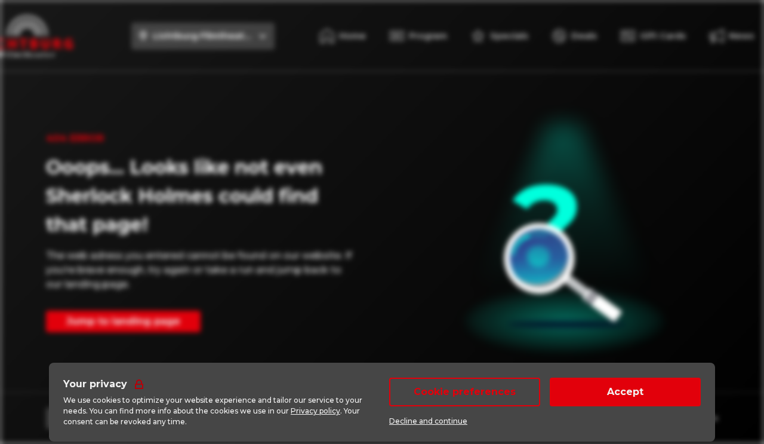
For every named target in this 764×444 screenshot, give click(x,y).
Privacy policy (315, 410)
